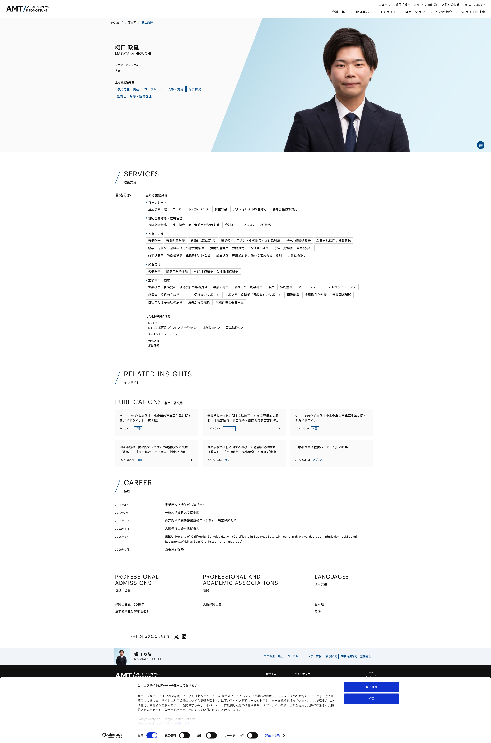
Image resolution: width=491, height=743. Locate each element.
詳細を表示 (272, 735)
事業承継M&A (234, 327)
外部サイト (182, 723)
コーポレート (157, 202)
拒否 (371, 698)
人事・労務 (156, 234)
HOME (115, 22)
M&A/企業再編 (157, 327)
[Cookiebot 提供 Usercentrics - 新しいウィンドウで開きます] (112, 735)
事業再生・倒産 (159, 280)
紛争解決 (154, 265)
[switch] (184, 735)
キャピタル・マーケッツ (162, 334)
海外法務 (153, 341)
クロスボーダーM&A (184, 327)
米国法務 (153, 345)
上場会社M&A (211, 327)
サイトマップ (302, 674)
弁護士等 (130, 22)
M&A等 (152, 323)
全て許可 (371, 687)
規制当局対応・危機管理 (165, 218)
